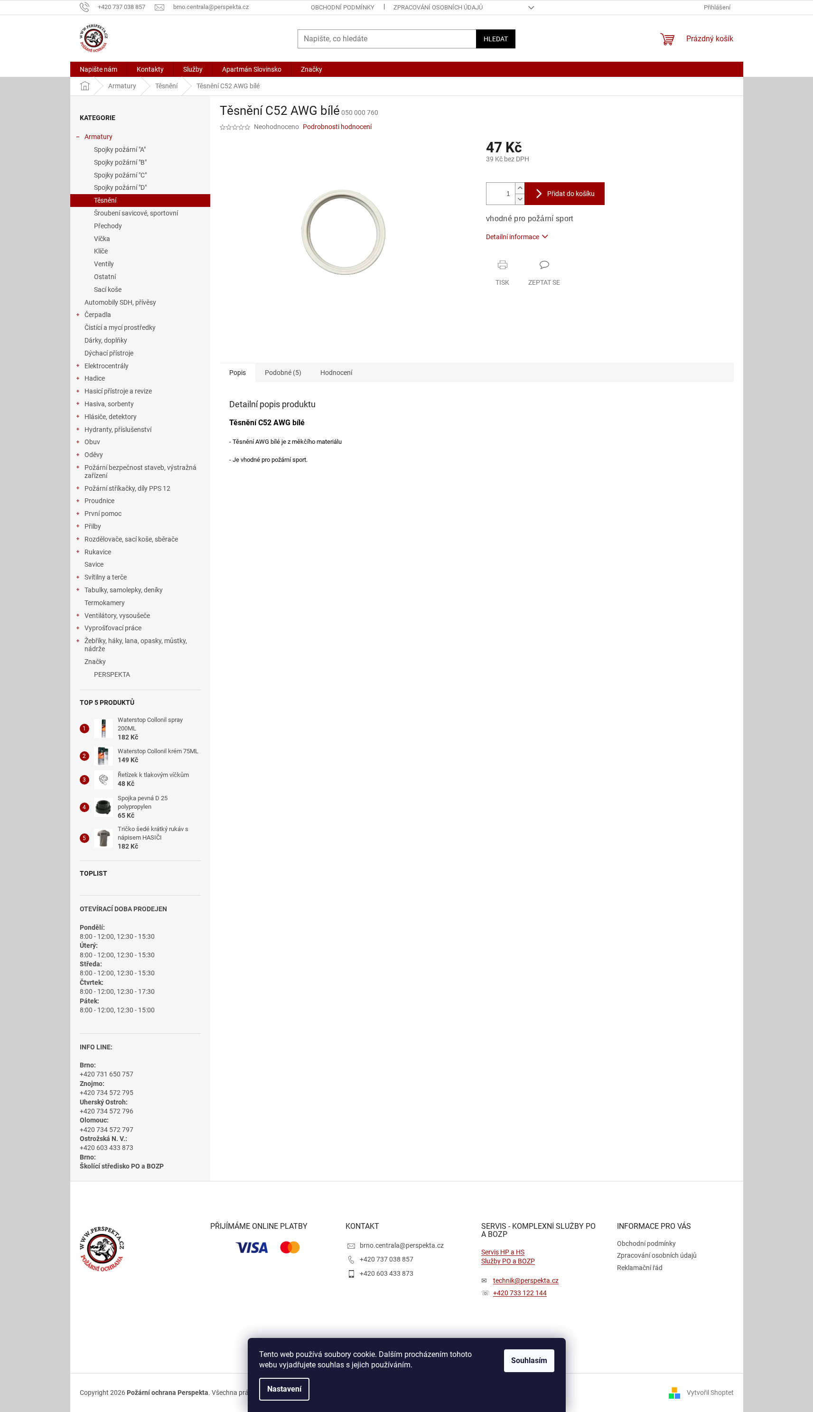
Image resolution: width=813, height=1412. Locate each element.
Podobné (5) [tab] (283, 372)
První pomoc (102, 513)
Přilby (92, 526)
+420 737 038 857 (386, 1259)
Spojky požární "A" (120, 149)
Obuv (92, 442)
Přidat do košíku (571, 193)
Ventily (104, 264)
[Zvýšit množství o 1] (519, 188)
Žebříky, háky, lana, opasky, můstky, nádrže (135, 645)
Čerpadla (97, 314)
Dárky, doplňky (105, 340)
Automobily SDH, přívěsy (120, 302)
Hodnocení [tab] (336, 372)
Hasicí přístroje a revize (118, 391)
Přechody (108, 226)
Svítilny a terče (105, 577)
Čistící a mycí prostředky (120, 327)
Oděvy (93, 454)
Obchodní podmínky (342, 7)
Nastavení (284, 1388)
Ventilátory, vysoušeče (117, 615)
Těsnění (105, 200)
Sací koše (107, 289)
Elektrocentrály (106, 366)
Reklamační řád (640, 1268)
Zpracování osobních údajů (438, 7)
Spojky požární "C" (120, 175)
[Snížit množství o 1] (519, 199)
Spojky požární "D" (120, 187)
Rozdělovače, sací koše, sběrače (131, 539)
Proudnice (99, 501)
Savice (93, 564)
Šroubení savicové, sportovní (136, 213)
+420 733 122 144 (520, 1293)
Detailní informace (512, 237)
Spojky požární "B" (120, 162)
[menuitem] (98, 69)
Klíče (101, 251)
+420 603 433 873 (386, 1273)
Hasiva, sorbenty (109, 404)
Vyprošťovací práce (112, 628)
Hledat (496, 39)
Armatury (98, 136)
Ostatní (105, 277)
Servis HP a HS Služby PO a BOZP (508, 1256)
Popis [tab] (237, 372)
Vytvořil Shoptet (710, 1392)
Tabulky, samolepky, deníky (123, 590)
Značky (95, 661)
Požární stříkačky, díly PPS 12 (127, 488)
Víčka (102, 239)
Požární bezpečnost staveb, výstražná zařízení (140, 471)
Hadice (94, 378)
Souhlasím (529, 1360)
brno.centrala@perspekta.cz (402, 1245)
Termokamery (104, 603)
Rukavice (97, 552)
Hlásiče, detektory (110, 417)
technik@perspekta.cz (526, 1280)
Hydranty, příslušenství (117, 429)
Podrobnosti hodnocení (337, 127)
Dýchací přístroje (108, 353)
